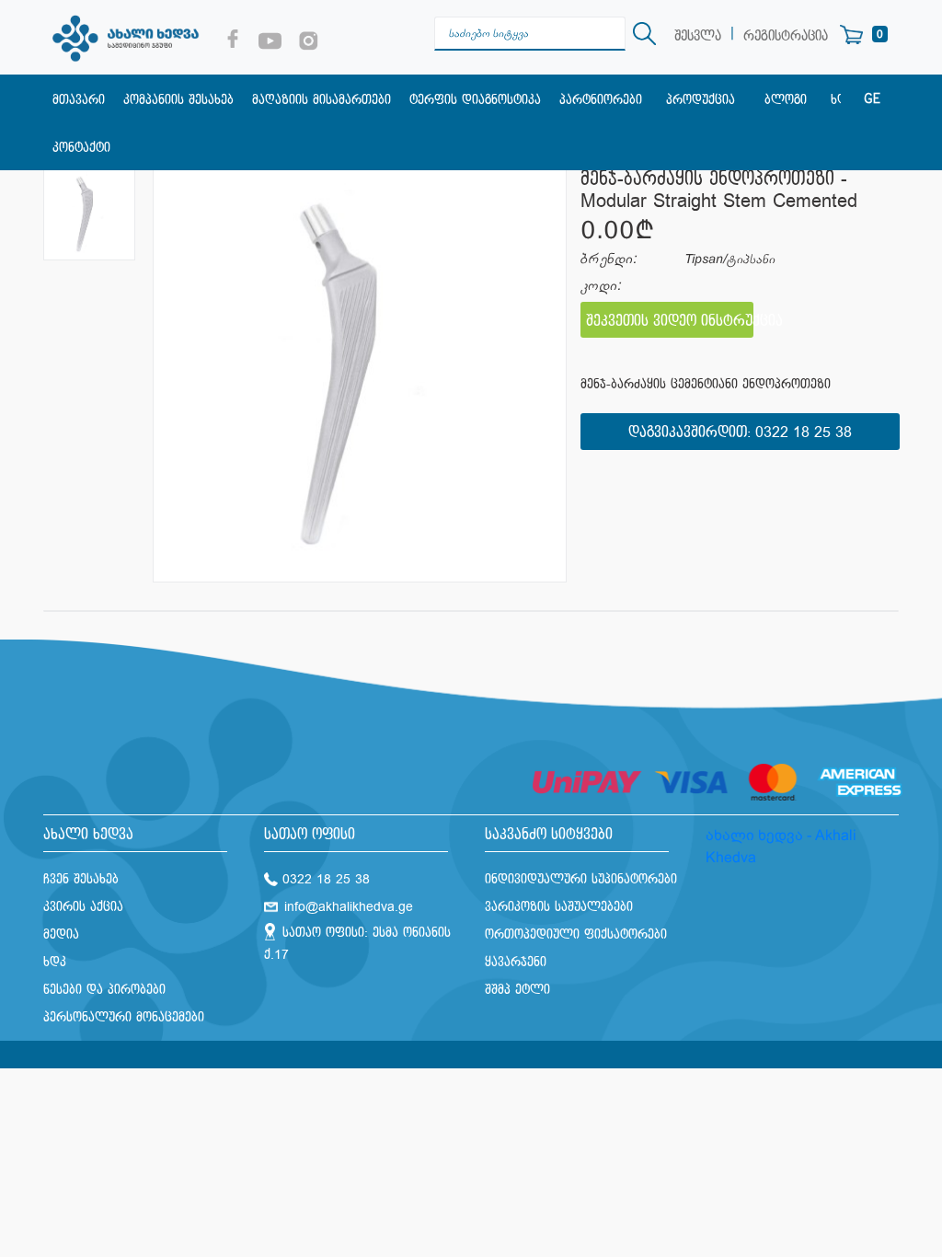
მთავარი (78, 100)
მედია (61, 934)
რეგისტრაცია (785, 36)
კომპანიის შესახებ (178, 100)
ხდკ (54, 962)
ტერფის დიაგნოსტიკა (475, 100)
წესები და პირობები (104, 990)
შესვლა (697, 36)
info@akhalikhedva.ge (348, 907)
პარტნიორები (600, 100)
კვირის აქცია (83, 907)
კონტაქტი (81, 148)
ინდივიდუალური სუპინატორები (581, 879)
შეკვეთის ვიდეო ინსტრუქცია (669, 321)
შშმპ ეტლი (517, 990)
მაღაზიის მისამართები (321, 100)
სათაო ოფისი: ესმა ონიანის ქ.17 (357, 944)
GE (872, 99)
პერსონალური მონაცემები (123, 1017)
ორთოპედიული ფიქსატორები (576, 934)
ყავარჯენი (515, 962)
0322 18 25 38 (803, 433)
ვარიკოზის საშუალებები (559, 907)
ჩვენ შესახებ (81, 879)
